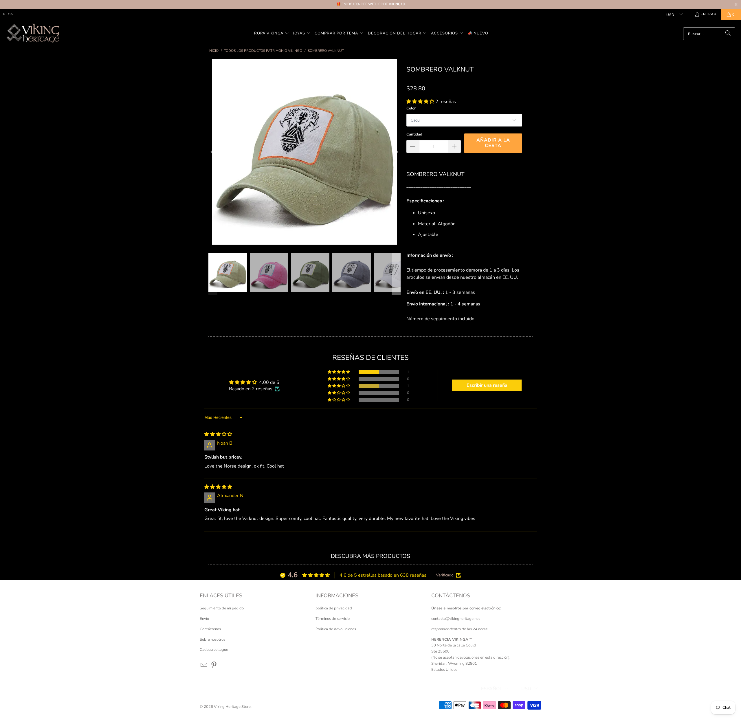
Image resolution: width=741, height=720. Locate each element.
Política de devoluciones (336, 629)
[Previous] (212, 152)
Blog (8, 14)
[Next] (396, 152)
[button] (271, 33)
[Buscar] (728, 34)
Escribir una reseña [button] (487, 385)
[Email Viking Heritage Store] (204, 665)
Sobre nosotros (212, 639)
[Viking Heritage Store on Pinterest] (214, 665)
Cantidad (414, 134)
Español (491, 689)
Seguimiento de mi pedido (222, 608)
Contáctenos (210, 629)
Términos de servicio (333, 618)
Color (411, 108)
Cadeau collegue (214, 649)
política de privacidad (334, 608)
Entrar (708, 14)
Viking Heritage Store (232, 706)
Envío (204, 618)
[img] (218, 434)
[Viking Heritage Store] (32, 33)
